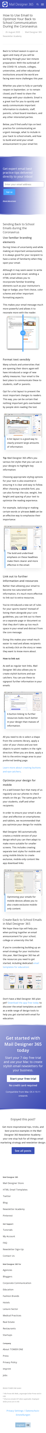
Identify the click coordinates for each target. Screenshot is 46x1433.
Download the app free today (23, 1002)
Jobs (5, 1375)
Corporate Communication (17, 1283)
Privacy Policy (10, 1362)
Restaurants (9, 1328)
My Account (9, 1236)
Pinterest (8, 1215)
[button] (42, 4)
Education (8, 1289)
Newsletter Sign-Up (13, 1249)
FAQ (5, 1242)
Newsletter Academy (14, 1209)
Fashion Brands (11, 1296)
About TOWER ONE (13, 1349)
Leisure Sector (10, 1308)
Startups (7, 1334)
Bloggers (7, 1276)
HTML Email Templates (15, 1189)
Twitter (7, 1196)
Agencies (7, 1270)
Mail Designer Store (13, 1183)
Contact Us (9, 1255)
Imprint (7, 1368)
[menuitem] (20, 1424)
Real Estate (9, 1321)
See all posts (23, 1150)
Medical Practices (12, 1315)
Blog (5, 1202)
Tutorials (8, 1229)
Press (6, 1355)
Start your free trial (23, 1078)
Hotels (6, 1302)
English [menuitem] (20, 1425)
